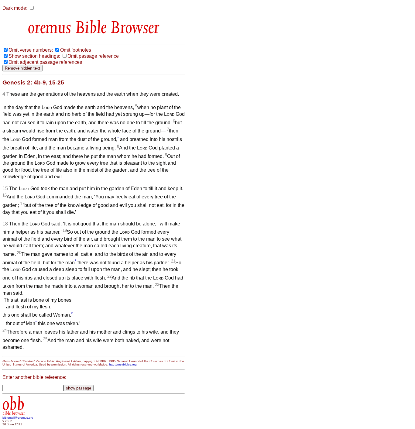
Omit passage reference (93, 56)
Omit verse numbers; (31, 50)
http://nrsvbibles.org (123, 364)
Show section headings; (34, 56)
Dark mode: (14, 8)
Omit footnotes (75, 50)
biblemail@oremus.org (17, 417)
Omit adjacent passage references (45, 62)
